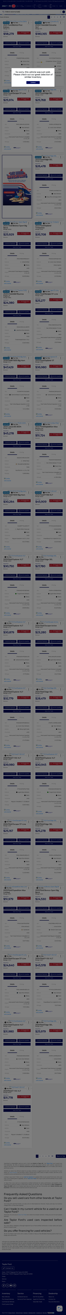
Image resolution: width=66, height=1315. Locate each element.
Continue (33, 82)
